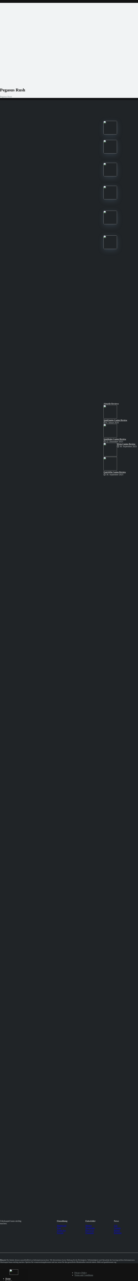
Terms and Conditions (83, 1275)
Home (8, 1278)
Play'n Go (89, 1230)
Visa (59, 1228)
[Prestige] (110, 134)
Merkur (88, 1225)
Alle (116, 1225)
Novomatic (90, 1228)
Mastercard (61, 1225)
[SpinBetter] (110, 175)
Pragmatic (89, 1233)
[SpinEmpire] (110, 153)
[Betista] (110, 198)
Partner (117, 1230)
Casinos (117, 1228)
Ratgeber (118, 1233)
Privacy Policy (80, 1273)
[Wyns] (110, 248)
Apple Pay (61, 1230)
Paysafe (60, 1233)
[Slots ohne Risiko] (14, 1274)
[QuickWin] (110, 223)
